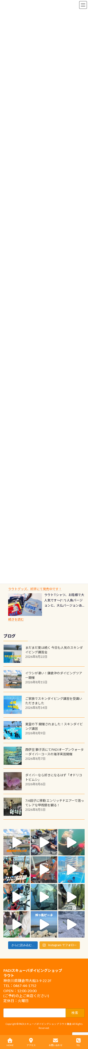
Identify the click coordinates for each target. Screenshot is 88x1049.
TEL (78, 1045)
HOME (10, 1045)
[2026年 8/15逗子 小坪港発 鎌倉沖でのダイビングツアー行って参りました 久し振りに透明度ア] (16, 842)
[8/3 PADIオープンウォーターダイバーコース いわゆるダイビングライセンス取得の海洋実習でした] (44, 842)
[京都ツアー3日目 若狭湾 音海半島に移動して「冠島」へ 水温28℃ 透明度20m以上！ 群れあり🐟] (44, 897)
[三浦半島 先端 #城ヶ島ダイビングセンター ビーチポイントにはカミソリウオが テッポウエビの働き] (71, 924)
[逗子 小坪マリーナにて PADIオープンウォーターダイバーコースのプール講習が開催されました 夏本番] (71, 869)
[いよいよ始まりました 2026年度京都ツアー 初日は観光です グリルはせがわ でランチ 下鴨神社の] (16, 924)
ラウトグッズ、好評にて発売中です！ (35, 589)
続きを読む (16, 619)
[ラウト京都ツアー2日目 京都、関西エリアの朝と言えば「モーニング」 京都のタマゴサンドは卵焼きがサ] (71, 897)
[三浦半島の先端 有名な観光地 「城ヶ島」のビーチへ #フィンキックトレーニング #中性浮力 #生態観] (44, 924)
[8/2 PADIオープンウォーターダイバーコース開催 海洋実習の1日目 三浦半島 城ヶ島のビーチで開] (16, 869)
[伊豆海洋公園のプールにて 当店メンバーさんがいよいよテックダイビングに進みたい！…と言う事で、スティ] (44, 869)
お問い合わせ (55, 1045)
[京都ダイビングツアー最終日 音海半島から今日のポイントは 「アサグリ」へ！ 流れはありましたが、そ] (16, 897)
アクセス (31, 1045)
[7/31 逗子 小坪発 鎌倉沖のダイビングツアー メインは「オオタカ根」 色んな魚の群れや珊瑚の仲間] (71, 842)
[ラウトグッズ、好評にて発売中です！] (25, 604)
